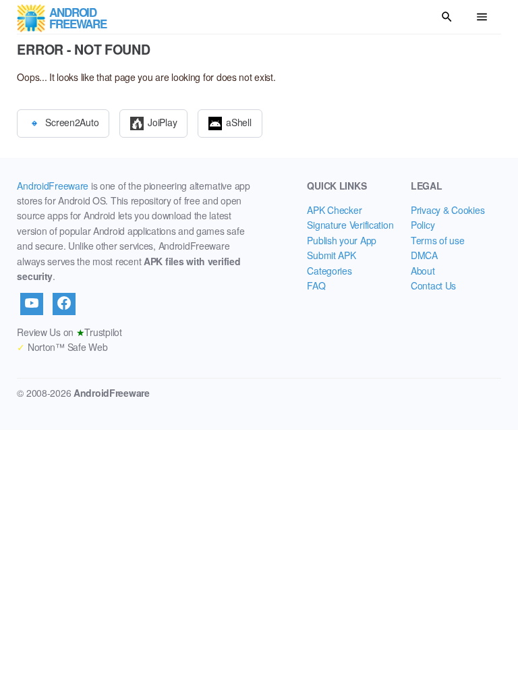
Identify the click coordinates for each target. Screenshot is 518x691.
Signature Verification (350, 224)
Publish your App (341, 240)
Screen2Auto (71, 121)
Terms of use (438, 240)
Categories (329, 270)
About (423, 270)
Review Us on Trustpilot (69, 332)
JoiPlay (162, 121)
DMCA (424, 255)
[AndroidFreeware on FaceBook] (64, 303)
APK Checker (334, 210)
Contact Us (433, 285)
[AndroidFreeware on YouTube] (31, 303)
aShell (238, 121)
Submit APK (331, 255)
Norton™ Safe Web (62, 347)
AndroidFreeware (52, 185)
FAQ (316, 285)
